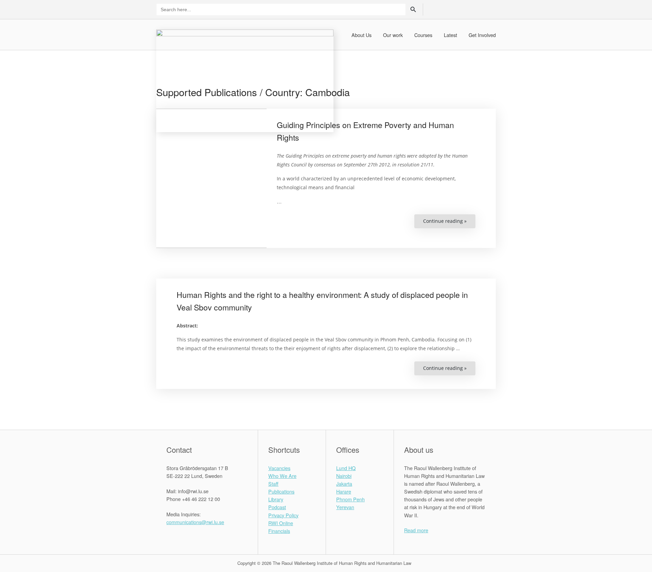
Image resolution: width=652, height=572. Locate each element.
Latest (450, 34)
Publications (281, 491)
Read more (416, 530)
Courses (423, 34)
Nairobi (343, 475)
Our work (393, 34)
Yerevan (345, 507)
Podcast (277, 507)
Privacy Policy (283, 515)
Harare (343, 491)
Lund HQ (346, 467)
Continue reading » (449, 223)
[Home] (244, 80)
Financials (279, 530)
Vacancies (279, 467)
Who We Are (282, 475)
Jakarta (344, 483)
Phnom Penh (350, 499)
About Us (361, 34)
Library (275, 499)
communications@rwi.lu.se (195, 521)
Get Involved (482, 34)
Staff (273, 483)
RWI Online (280, 522)
